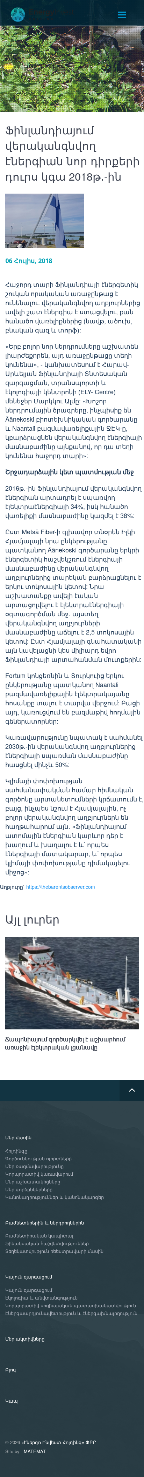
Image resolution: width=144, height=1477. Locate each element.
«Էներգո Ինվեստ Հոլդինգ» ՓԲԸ (58, 1442)
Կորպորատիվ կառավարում (39, 1174)
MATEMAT (35, 1451)
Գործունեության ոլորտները (38, 1159)
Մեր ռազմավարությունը (34, 1166)
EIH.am (47, 14)
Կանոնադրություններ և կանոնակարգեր (54, 1197)
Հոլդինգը (16, 1151)
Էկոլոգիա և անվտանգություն (41, 1298)
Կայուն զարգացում (28, 1276)
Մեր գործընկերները (28, 1190)
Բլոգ (10, 1369)
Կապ (11, 1400)
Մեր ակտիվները (24, 1338)
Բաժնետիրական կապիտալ (39, 1236)
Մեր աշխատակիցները (32, 1182)
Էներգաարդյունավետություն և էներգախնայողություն (71, 1313)
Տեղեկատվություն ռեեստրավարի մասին (54, 1251)
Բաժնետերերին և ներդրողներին (44, 1222)
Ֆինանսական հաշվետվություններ (47, 1244)
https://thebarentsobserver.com (60, 886)
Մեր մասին (18, 1137)
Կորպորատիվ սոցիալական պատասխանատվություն (70, 1306)
